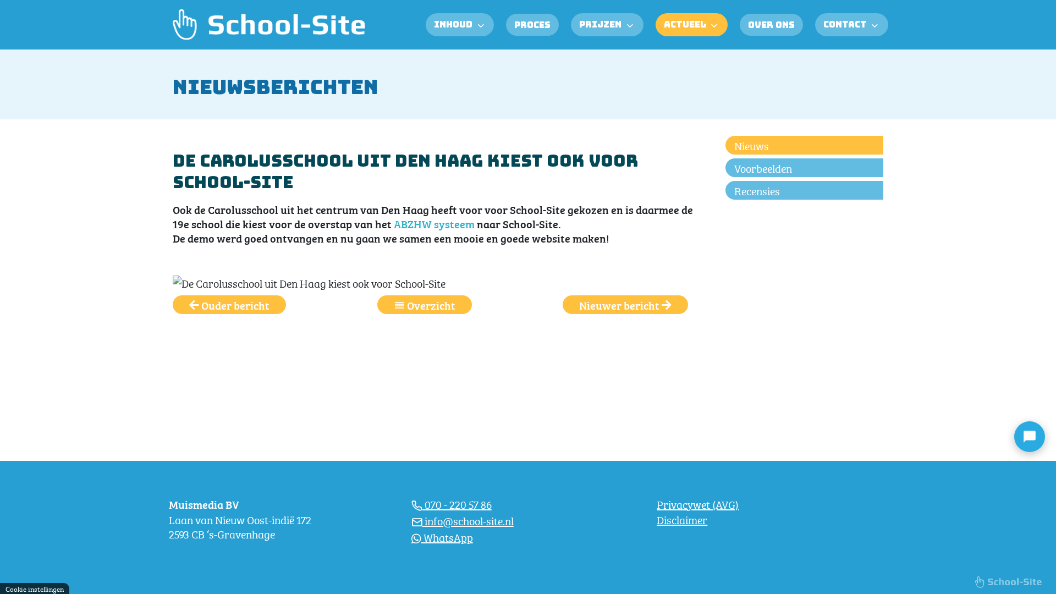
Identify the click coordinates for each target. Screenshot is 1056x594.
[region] (288, 518)
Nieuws (751, 144)
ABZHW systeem (434, 223)
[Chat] (1029, 436)
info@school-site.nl (468, 520)
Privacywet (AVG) (698, 503)
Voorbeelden (763, 167)
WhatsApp (447, 536)
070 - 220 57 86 (457, 503)
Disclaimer (682, 518)
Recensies (757, 190)
